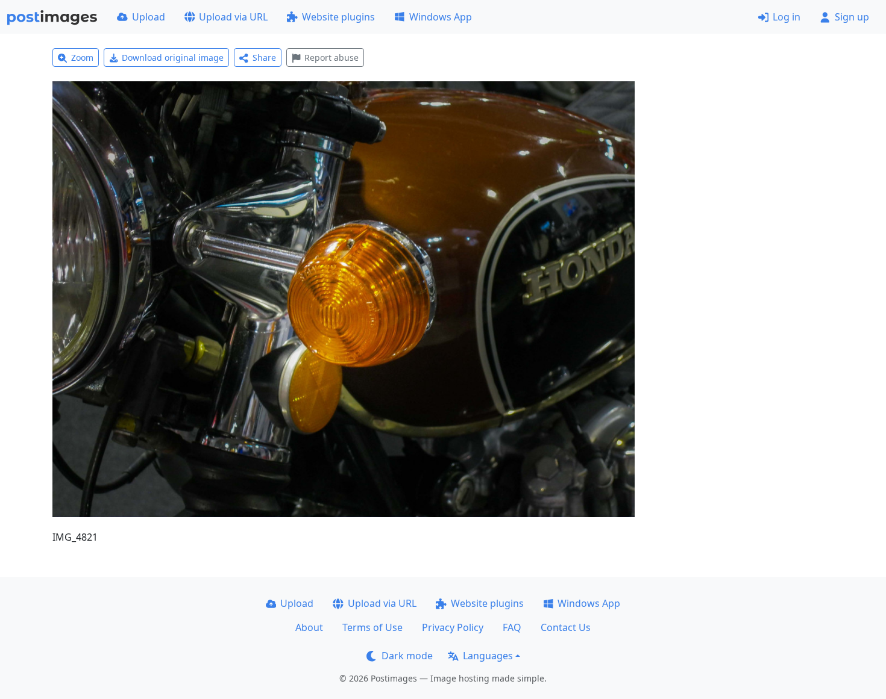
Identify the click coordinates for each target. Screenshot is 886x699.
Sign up (852, 16)
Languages (488, 655)
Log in (786, 16)
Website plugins (338, 16)
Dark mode (407, 655)
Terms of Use (372, 627)
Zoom (82, 57)
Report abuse (331, 57)
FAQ (512, 627)
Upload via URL (233, 16)
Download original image (173, 57)
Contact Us (566, 627)
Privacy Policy (452, 627)
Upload (148, 16)
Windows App (440, 16)
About (309, 627)
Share (264, 57)
